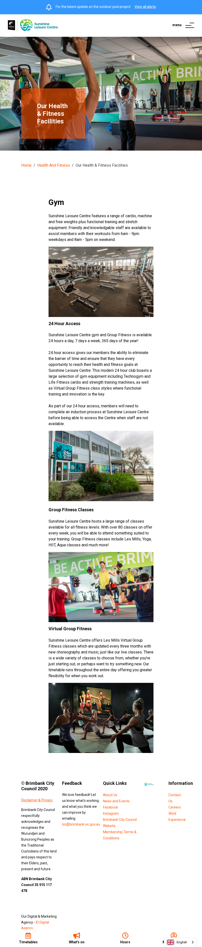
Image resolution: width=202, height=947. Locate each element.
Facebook (110, 807)
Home (26, 165)
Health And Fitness (53, 165)
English (182, 942)
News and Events (116, 801)
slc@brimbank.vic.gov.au (81, 824)
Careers (174, 807)
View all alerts (145, 7)
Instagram (111, 813)
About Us (110, 795)
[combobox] (180, 942)
